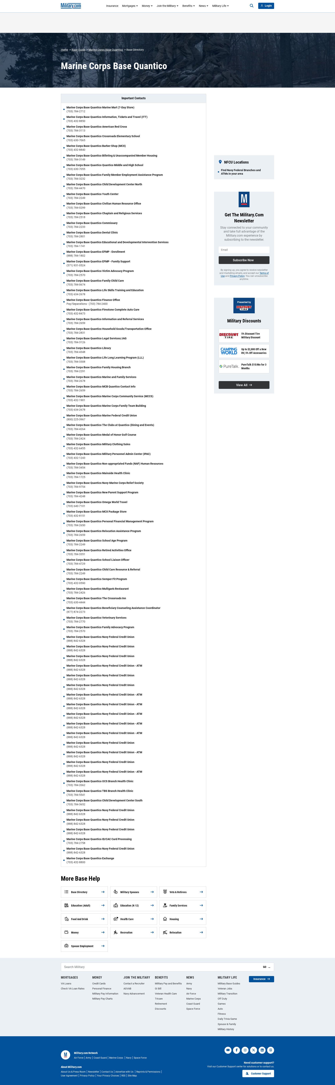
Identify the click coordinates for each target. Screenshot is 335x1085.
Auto (220, 1008)
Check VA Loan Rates (73, 988)
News (202, 5)
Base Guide (78, 49)
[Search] (251, 6)
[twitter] (253, 1050)
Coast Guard (193, 1003)
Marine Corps (193, 998)
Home (64, 49)
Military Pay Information (105, 993)
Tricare (159, 998)
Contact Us (107, 1071)
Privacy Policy (237, 276)
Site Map (132, 1075)
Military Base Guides (229, 983)
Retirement (161, 1003)
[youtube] (227, 1050)
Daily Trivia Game (227, 1018)
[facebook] (236, 1050)
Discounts (160, 1008)
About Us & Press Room (73, 1071)
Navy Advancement (134, 993)
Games (222, 1003)
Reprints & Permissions (148, 1071)
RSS (123, 1075)
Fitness (222, 1013)
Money (146, 5)
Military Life (219, 5)
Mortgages (128, 5)
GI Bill (158, 988)
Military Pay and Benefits (168, 983)
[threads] (270, 1050)
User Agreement (69, 1075)
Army (189, 983)
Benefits (187, 5)
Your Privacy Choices (108, 1075)
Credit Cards (99, 983)
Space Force (193, 1008)
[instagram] (245, 1050)
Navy (189, 988)
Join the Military (166, 5)
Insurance (112, 5)
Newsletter (93, 1071)
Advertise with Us (124, 1071)
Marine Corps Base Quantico (106, 49)
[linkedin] (262, 1050)
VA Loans (66, 983)
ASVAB (127, 988)
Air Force (191, 993)
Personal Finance (101, 988)
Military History (226, 1029)
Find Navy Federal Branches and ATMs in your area (241, 172)
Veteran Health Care (166, 993)
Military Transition (227, 993)
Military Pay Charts (102, 998)
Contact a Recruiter (133, 983)
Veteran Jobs (225, 988)
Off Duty (222, 998)
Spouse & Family (227, 1024)
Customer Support (261, 1073)
